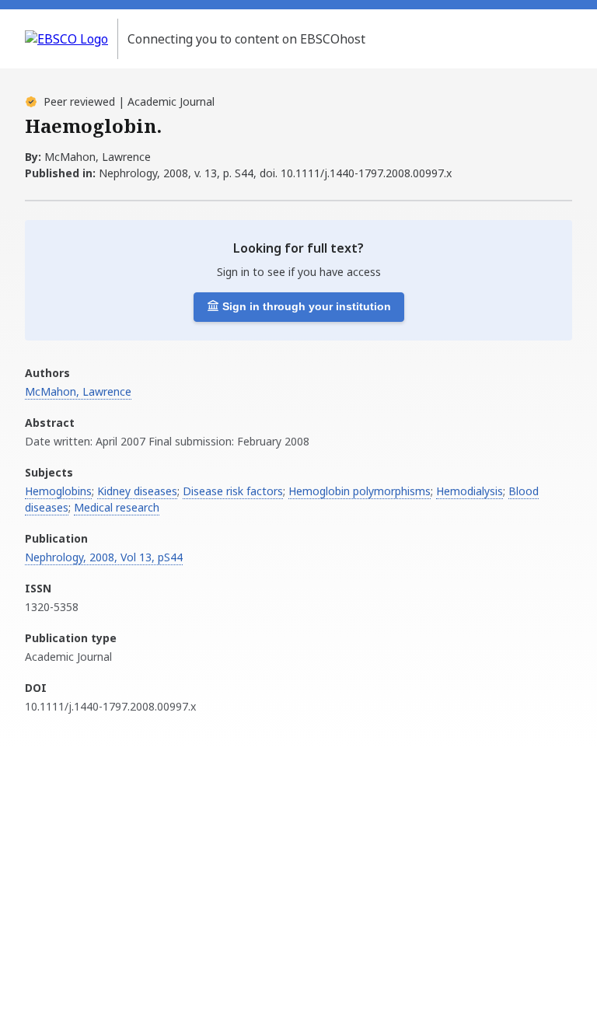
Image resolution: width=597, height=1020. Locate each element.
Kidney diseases (137, 491)
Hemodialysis (469, 491)
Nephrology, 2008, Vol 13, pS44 (104, 557)
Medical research (116, 507)
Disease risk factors (233, 491)
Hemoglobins (58, 491)
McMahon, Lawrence (78, 391)
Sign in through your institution (306, 306)
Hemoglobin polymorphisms (359, 491)
